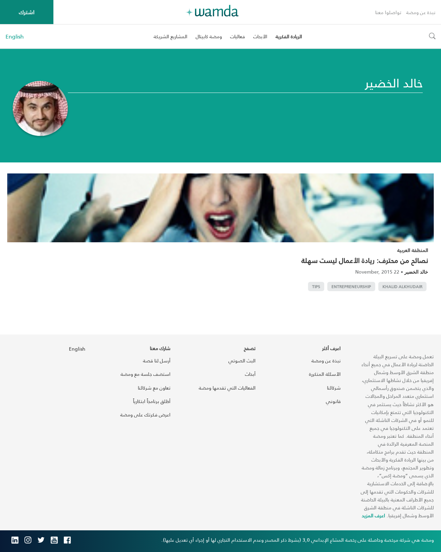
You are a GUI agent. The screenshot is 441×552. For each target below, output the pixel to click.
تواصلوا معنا (388, 12)
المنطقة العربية (412, 250)
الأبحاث (260, 36)
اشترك (26, 12)
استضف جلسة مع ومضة (146, 374)
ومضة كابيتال (209, 36)
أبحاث (250, 374)
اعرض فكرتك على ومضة (145, 414)
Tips (316, 286)
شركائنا (334, 387)
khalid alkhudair (402, 286)
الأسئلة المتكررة (325, 374)
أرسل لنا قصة (157, 360)
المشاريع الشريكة (170, 36)
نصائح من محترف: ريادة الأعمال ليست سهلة (364, 260)
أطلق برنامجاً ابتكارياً (152, 401)
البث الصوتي (242, 360)
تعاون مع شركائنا (154, 387)
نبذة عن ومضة (420, 12)
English (15, 36)
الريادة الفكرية (289, 36)
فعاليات (237, 36)
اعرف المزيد (373, 515)
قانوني (333, 401)
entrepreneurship (351, 286)
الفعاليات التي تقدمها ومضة (227, 387)
